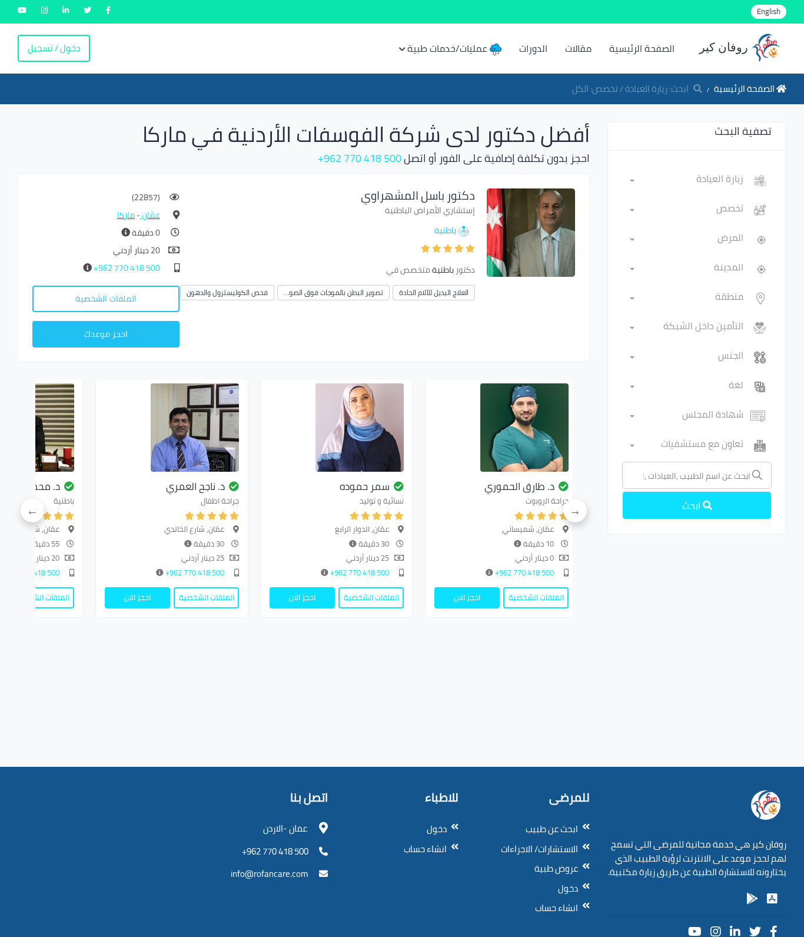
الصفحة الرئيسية (642, 48)
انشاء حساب (556, 907)
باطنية (445, 230)
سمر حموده (365, 486)
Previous (575, 510)
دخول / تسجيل (54, 48)
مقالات (578, 48)
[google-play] (752, 899)
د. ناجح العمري (195, 486)
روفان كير (725, 47)
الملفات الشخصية (106, 298)
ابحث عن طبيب (552, 828)
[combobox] (686, 180)
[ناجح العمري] (172, 427)
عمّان (150, 215)
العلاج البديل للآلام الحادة (434, 292)
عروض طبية (556, 868)
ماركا (126, 215)
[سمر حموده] (337, 427)
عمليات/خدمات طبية (448, 48)
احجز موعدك (106, 334)
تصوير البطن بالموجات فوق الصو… (333, 292)
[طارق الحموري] (501, 427)
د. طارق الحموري (519, 486)
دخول (568, 888)
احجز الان (467, 597)
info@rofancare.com (269, 873)
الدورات (533, 48)
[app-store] (772, 899)
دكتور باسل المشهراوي (418, 195)
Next (32, 510)
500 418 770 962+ (359, 158)
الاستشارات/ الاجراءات (539, 848)
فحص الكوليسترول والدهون (227, 292)
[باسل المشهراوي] (531, 231)
